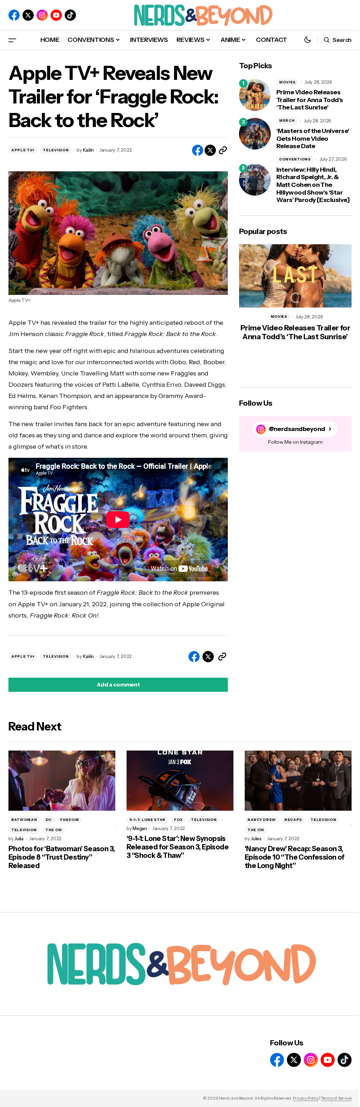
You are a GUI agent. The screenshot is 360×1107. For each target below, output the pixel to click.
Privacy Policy (306, 1098)
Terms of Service (336, 1098)
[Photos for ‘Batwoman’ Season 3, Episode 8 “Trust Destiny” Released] (61, 781)
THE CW (53, 830)
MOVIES (287, 82)
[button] (12, 40)
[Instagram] (42, 15)
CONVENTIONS (295, 159)
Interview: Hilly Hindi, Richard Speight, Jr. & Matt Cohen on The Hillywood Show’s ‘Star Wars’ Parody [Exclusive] (312, 185)
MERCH (287, 120)
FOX (178, 819)
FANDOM (69, 819)
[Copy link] (223, 150)
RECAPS (293, 819)
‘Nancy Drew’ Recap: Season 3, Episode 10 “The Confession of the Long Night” (295, 857)
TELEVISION (56, 150)
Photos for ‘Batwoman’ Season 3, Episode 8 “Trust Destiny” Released (61, 857)
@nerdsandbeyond (297, 429)
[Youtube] (56, 15)
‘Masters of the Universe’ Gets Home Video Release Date (312, 138)
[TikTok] (70, 15)
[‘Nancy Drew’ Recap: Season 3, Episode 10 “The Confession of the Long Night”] (298, 781)
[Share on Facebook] (197, 150)
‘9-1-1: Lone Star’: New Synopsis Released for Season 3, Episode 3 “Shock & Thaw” (178, 847)
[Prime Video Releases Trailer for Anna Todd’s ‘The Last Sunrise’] (255, 95)
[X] (28, 15)
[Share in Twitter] (210, 150)
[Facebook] (14, 15)
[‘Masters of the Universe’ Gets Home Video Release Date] (255, 134)
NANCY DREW (262, 819)
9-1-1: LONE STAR (147, 819)
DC (49, 819)
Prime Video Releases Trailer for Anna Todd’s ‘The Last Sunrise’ (309, 100)
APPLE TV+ (22, 150)
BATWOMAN (24, 819)
